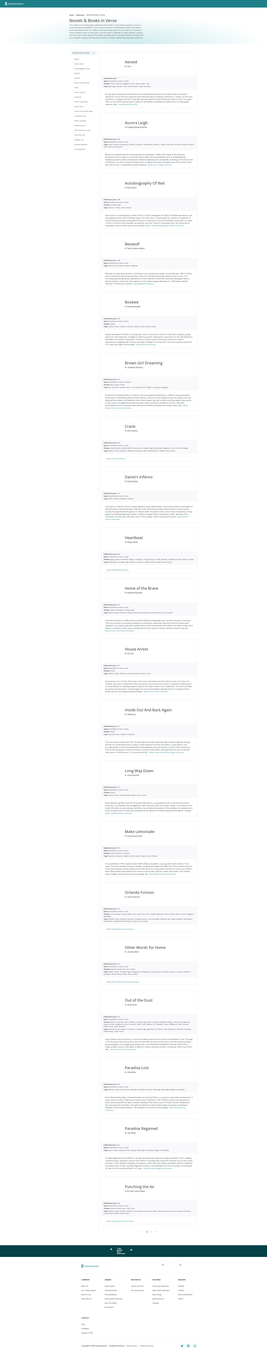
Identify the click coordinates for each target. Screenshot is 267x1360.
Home (71, 15)
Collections (80, 15)
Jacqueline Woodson (135, 367)
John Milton (131, 1072)
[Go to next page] (155, 1231)
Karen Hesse (132, 1005)
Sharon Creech (132, 542)
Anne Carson (132, 188)
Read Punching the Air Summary (120, 1221)
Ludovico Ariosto (133, 897)
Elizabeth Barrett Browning (137, 127)
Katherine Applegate (134, 593)
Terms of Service (147, 1346)
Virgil (129, 66)
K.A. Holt (130, 653)
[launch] (182, 1345)
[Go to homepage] (14, 3)
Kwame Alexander (134, 306)
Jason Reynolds (133, 775)
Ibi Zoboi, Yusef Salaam (136, 1191)
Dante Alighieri (132, 481)
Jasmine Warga (133, 952)
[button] (84, 53)
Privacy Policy (131, 1346)
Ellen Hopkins (132, 431)
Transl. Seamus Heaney (136, 248)
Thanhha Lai (131, 714)
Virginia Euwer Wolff (134, 836)
